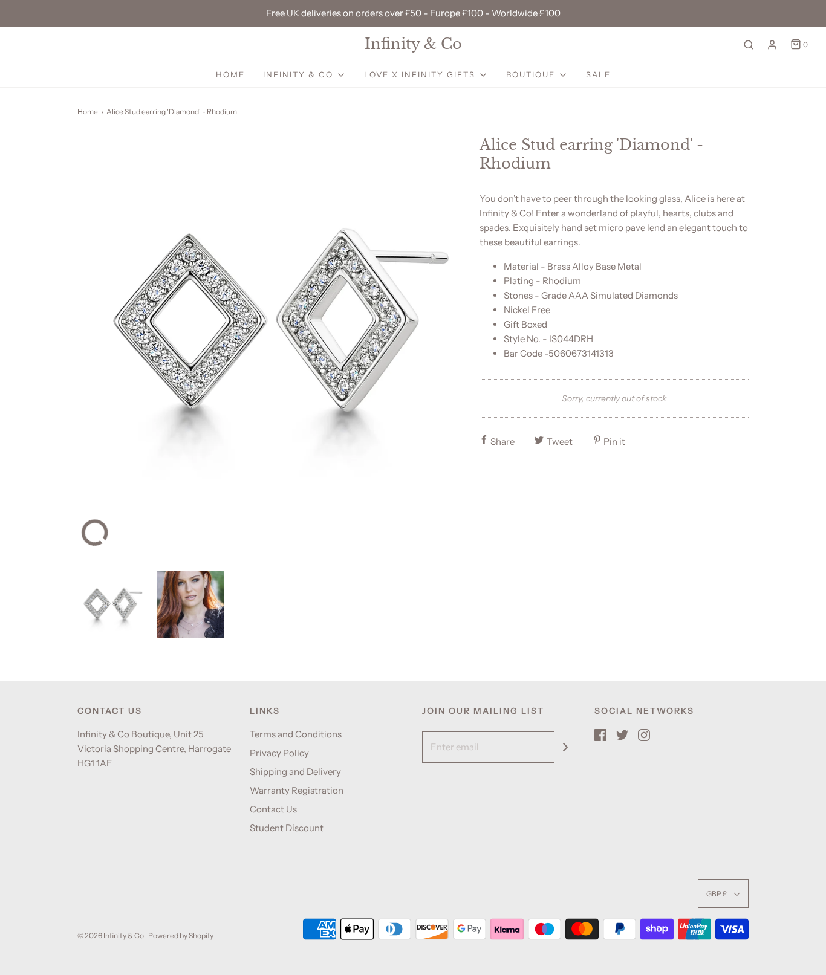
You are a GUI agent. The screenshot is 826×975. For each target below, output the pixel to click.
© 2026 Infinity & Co (110, 935)
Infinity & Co (413, 44)
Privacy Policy (279, 753)
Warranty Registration (296, 790)
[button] (111, 604)
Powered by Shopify (180, 935)
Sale (598, 74)
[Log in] (772, 44)
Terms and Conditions (296, 734)
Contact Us (273, 809)
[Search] (748, 44)
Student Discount (287, 828)
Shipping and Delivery (295, 771)
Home (230, 74)
